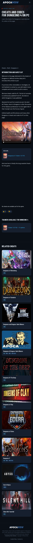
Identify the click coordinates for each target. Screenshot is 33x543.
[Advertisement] (16, 43)
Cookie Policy (13, 539)
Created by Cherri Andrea (10, 535)
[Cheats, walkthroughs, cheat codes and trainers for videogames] (11, 2)
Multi (8, 68)
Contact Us (20, 539)
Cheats (4, 68)
